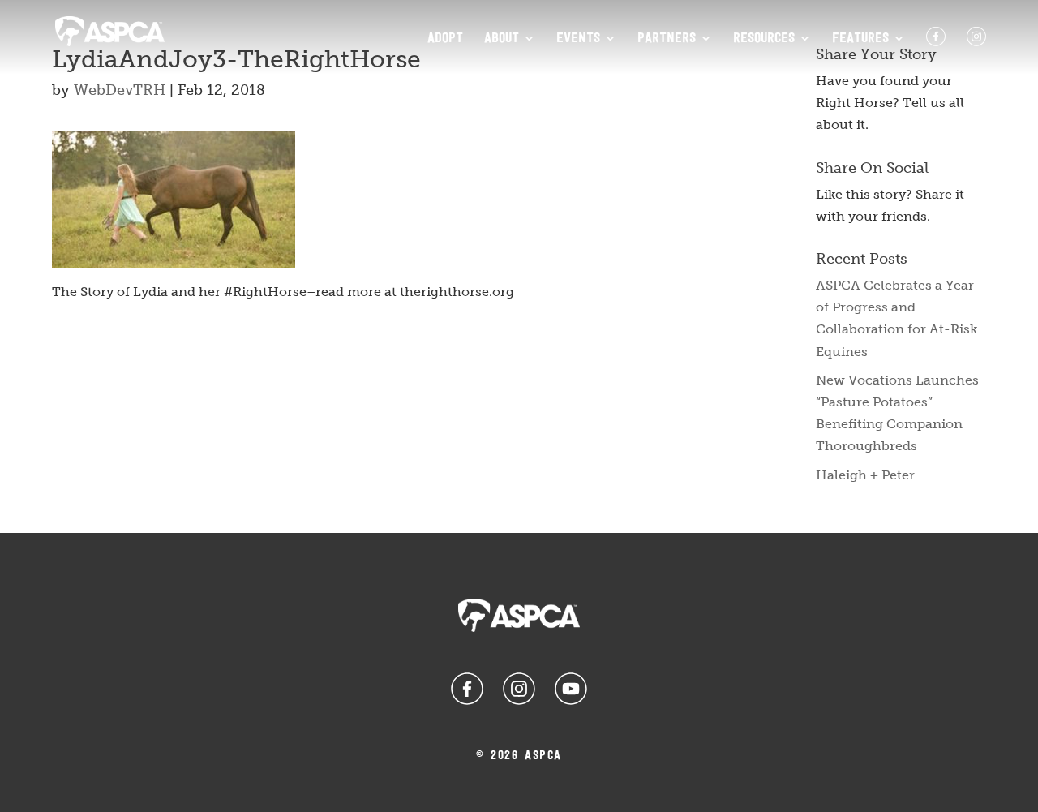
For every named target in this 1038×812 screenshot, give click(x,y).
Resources (764, 38)
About (501, 38)
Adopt (445, 38)
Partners (666, 38)
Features (860, 38)
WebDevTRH (119, 90)
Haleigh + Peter (865, 475)
